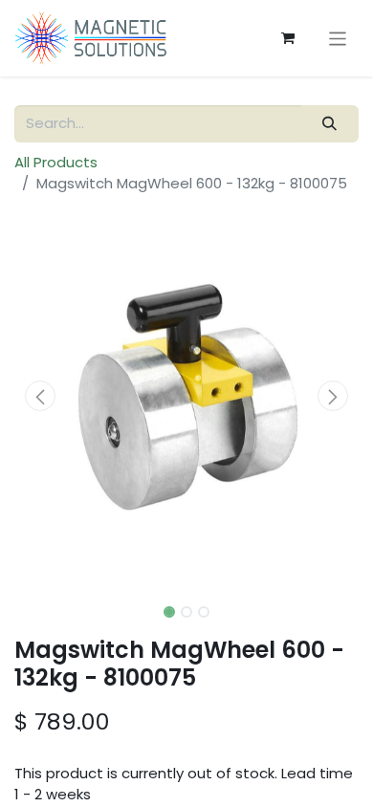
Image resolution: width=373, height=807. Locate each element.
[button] (40, 396)
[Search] (330, 123)
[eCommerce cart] (288, 38)
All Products (56, 162)
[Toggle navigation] (338, 37)
